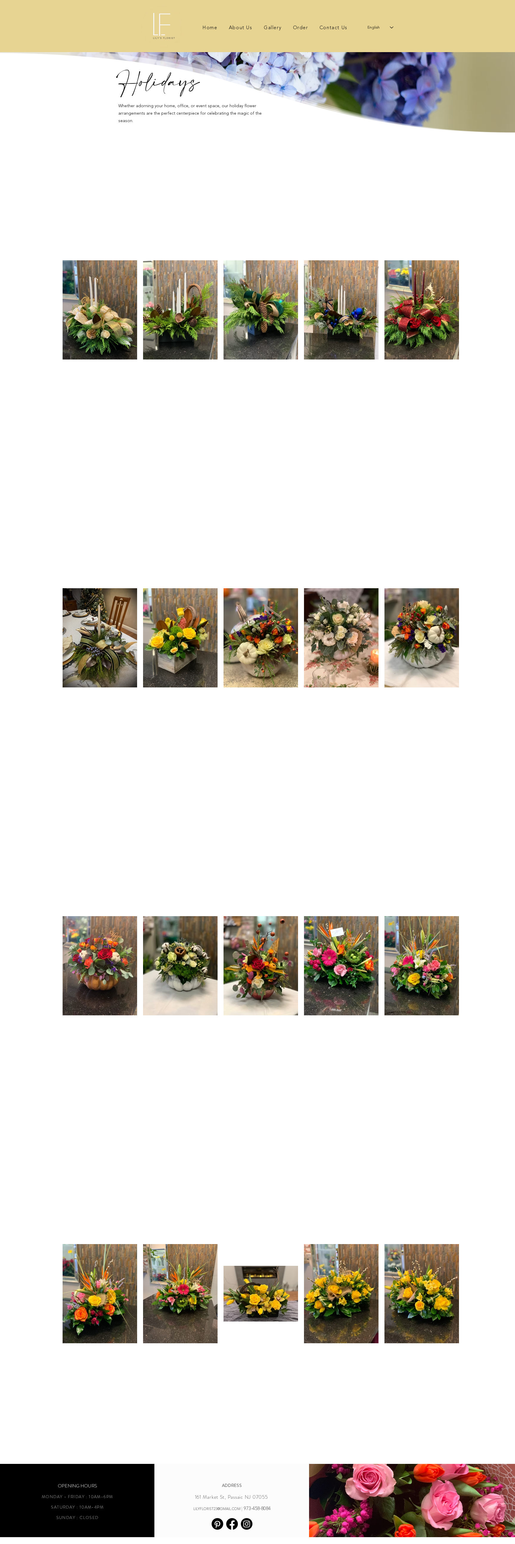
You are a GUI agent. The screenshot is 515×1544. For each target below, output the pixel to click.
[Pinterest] (217, 1524)
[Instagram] (246, 1524)
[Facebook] (232, 1524)
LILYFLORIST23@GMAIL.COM (217, 1509)
